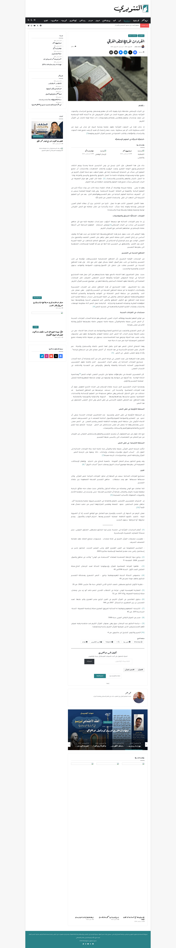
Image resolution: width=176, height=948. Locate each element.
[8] (83, 465)
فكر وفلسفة (136, 20)
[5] (113, 353)
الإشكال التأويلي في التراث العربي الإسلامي (84, 917)
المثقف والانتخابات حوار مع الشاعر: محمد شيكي (50, 141)
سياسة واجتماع (107, 20)
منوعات (98, 20)
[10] (138, 508)
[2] (104, 179)
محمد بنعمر (138, 46)
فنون (114, 20)
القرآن (140, 670)
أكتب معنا (64, 20)
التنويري (141, 35)
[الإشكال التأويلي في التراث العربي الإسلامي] (82, 839)
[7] (103, 456)
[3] (110, 225)
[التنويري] (131, 8)
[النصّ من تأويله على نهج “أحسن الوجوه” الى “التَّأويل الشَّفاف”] (133, 839)
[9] (111, 495)
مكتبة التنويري (73, 20)
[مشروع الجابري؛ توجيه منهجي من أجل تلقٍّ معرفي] (108, 839)
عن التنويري (55, 20)
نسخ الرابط (100, 676)
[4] (94, 307)
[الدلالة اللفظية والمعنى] (138, 155)
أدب (120, 20)
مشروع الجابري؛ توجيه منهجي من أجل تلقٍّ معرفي (109, 917)
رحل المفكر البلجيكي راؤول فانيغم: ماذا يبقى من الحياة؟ (137, 730)
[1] (87, 134)
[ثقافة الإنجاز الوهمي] (100, 153)
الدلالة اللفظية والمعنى (127, 151)
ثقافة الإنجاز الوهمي (89, 151)
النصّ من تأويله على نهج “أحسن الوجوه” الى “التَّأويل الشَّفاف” (133, 918)
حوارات (90, 20)
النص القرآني (129, 670)
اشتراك (89, 661)
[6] (143, 600)
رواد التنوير (82, 20)
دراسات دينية (127, 20)
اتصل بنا (46, 20)
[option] (140, 744)
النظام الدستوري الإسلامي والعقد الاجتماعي (127, 25)
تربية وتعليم (145, 20)
